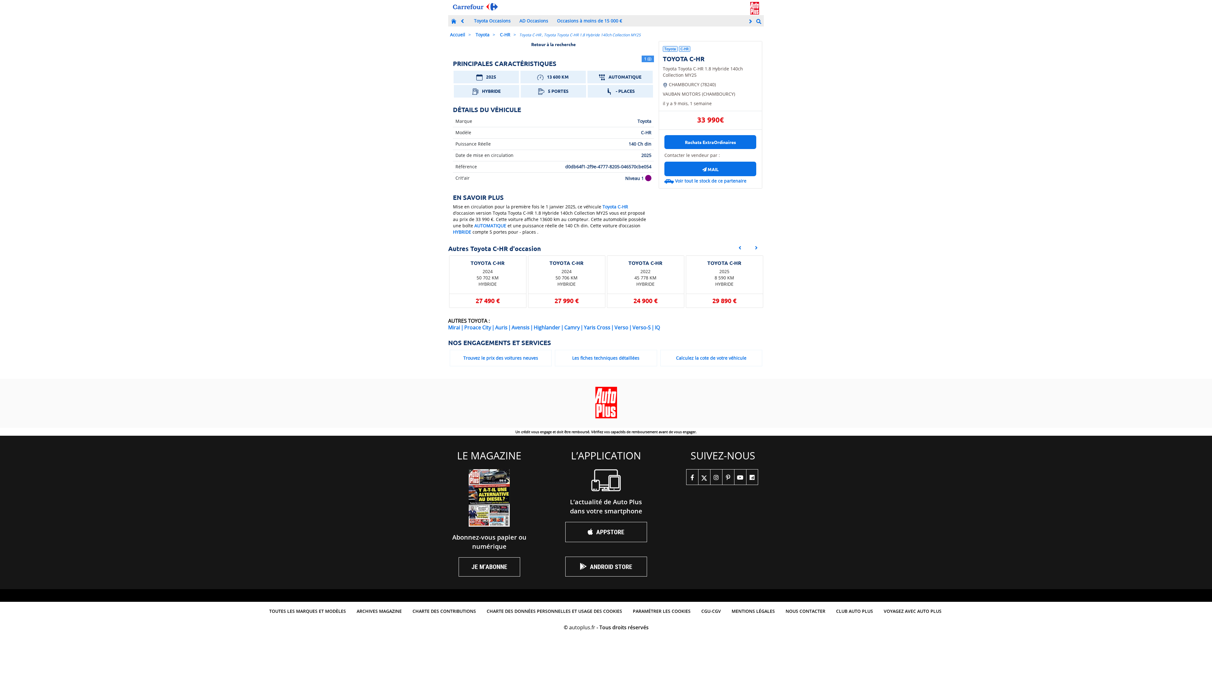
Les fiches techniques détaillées (605, 358)
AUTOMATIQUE (490, 226)
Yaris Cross (597, 327)
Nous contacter (805, 611)
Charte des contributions (444, 611)
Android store (611, 566)
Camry (572, 327)
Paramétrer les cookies (662, 611)
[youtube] (740, 477)
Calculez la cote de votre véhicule (711, 358)
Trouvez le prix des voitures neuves (500, 358)
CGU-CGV (711, 611)
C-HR (505, 35)
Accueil (457, 35)
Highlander (547, 327)
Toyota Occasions (492, 21)
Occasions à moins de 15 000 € (589, 21)
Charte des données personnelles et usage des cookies (554, 611)
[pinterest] (728, 477)
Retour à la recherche (553, 44)
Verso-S (642, 327)
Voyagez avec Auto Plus (913, 611)
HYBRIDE (462, 232)
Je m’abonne (489, 566)
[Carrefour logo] (475, 7)
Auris (501, 327)
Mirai (454, 327)
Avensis (521, 327)
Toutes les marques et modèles (307, 611)
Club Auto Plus (854, 611)
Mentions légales (753, 611)
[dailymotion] (752, 477)
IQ (657, 327)
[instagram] (716, 477)
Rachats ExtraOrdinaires (710, 142)
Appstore (610, 532)
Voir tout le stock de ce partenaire (710, 181)
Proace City (477, 327)
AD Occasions (534, 21)
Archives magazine (379, 611)
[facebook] (692, 477)
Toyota (483, 35)
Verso (621, 327)
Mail (713, 169)
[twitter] (704, 477)
